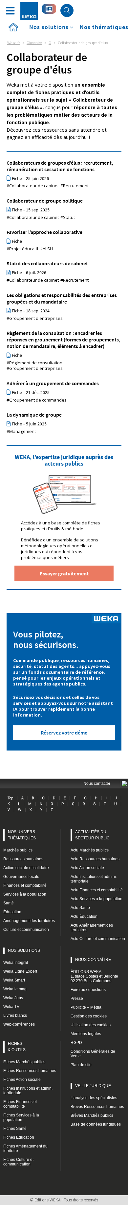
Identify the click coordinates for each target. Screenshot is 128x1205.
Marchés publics (17, 850)
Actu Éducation (84, 916)
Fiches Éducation (18, 1137)
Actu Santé (80, 907)
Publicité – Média (86, 1007)
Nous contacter (96, 783)
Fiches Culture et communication (18, 1161)
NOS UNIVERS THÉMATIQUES (22, 835)
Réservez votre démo (64, 732)
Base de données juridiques (96, 1124)
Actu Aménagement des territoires (92, 927)
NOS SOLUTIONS (24, 950)
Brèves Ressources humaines (97, 1106)
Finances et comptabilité (25, 885)
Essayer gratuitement (64, 573)
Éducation (12, 912)
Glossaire (34, 43)
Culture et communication (26, 929)
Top (10, 798)
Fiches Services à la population (21, 1117)
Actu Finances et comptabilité (97, 890)
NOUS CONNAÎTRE (93, 959)
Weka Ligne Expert (20, 971)
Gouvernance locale (21, 876)
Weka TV (11, 1006)
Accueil (13, 27)
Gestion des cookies (89, 1016)
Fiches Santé (15, 1128)
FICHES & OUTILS (17, 1046)
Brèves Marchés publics (92, 1115)
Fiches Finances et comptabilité (20, 1104)
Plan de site (81, 1065)
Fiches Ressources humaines (29, 1070)
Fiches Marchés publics (24, 1062)
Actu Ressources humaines (95, 859)
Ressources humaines (23, 859)
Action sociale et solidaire (26, 868)
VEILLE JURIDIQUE (93, 1085)
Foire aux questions (88, 989)
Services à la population (24, 894)
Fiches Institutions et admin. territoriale (28, 1090)
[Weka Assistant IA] (49, 9)
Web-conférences (19, 1024)
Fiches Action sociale (22, 1079)
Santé (8, 903)
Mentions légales (86, 1034)
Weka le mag (15, 989)
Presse (77, 998)
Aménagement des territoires (29, 920)
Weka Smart (14, 980)
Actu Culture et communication (98, 938)
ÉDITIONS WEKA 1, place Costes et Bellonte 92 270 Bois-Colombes (94, 976)
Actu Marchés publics (90, 850)
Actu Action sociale (87, 868)
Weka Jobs (13, 998)
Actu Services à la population (96, 899)
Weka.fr (13, 43)
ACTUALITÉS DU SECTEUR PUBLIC (92, 835)
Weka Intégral (15, 962)
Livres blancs (15, 1015)
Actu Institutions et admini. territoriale (94, 878)
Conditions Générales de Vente (93, 1053)
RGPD (76, 1042)
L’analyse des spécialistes (94, 1098)
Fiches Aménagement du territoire (25, 1148)
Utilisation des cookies (91, 1025)
